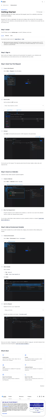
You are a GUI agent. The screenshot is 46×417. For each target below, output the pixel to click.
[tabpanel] (23, 39)
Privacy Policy (4, 413)
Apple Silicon (18, 39)
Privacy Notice (6, 406)
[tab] (2, 35)
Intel (23, 39)
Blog (20, 398)
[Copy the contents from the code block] (43, 105)
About (29, 398)
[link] (12, 357)
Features (10, 398)
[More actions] (44, 2)
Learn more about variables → (22, 343)
